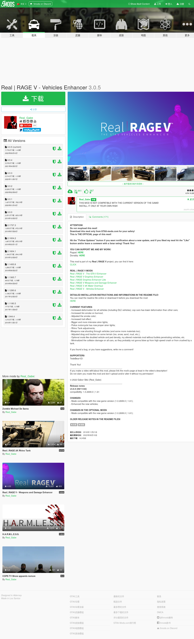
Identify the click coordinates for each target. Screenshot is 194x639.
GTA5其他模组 (77, 633)
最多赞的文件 (120, 606)
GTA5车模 (74, 601)
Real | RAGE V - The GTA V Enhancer (88, 273)
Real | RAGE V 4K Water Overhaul (86, 285)
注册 (181, 3)
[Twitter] (28, 121)
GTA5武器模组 (77, 612)
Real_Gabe (26, 118)
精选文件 (118, 601)
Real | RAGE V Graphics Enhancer (86, 276)
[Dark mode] (189, 4)
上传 (158, 3)
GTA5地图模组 (77, 628)
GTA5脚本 (74, 617)
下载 (36, 98)
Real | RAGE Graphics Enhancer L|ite (88, 279)
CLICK (73, 264)
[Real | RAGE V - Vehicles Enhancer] (78, 174)
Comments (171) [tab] (100, 216)
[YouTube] (34, 121)
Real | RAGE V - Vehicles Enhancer (87, 288)
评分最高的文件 (121, 617)
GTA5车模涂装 (77, 606)
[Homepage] (20, 121)
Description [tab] (78, 216)
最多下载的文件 (121, 612)
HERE (81, 252)
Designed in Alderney (11, 595)
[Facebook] (24, 121)
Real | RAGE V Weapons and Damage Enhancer (93, 282)
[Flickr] (31, 121)
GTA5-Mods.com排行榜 (125, 622)
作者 (93, 199)
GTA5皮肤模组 (77, 622)
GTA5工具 (74, 596)
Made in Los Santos (10, 598)
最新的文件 (119, 596)
